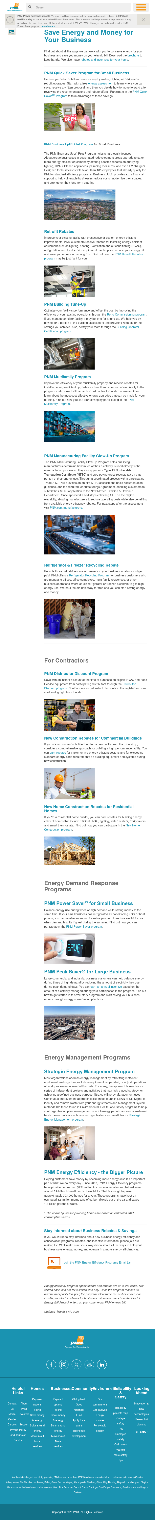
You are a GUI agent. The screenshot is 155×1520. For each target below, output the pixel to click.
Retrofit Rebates (59, 231)
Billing (37, 1410)
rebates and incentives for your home (104, 59)
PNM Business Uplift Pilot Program (68, 144)
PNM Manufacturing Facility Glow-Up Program (86, 455)
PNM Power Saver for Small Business (88, 903)
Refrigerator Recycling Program (89, 575)
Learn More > (48, 26)
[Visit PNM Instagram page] (65, 1364)
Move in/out (37, 1436)
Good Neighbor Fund (79, 1409)
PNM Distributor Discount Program (76, 673)
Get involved (100, 1410)
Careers (12, 1424)
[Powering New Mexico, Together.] (14, 6)
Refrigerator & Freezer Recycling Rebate (81, 565)
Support (23, 1424)
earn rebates (58, 752)
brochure (133, 55)
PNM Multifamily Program (67, 376)
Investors (24, 1414)
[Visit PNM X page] (77, 1364)
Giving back (79, 1399)
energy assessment (101, 83)
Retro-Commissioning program (126, 314)
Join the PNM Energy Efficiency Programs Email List (97, 1262)
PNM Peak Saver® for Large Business (87, 971)
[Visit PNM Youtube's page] (90, 1364)
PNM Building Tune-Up (65, 304)
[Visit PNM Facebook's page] (52, 1364)
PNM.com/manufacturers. (66, 507)
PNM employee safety (120, 1434)
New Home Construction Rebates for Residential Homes (89, 809)
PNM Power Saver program (84, 926)
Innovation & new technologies (141, 1408)
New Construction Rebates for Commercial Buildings (93, 738)
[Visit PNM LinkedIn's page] (103, 1364)
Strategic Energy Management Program (89, 1071)
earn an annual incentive (106, 986)
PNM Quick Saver (60, 73)
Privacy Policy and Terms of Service (18, 1435)
